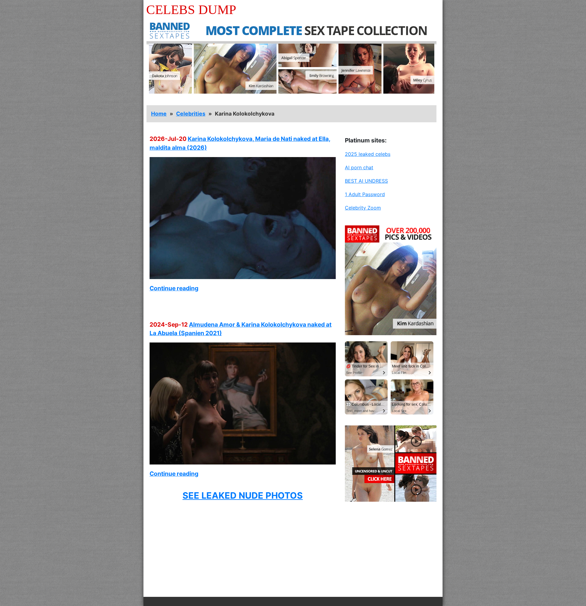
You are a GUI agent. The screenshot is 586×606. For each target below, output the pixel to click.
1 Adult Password (365, 194)
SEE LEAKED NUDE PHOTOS (243, 495)
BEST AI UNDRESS (366, 181)
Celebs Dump (191, 9)
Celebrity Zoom (363, 208)
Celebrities (190, 113)
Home (159, 113)
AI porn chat (359, 167)
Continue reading (174, 288)
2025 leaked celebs (367, 154)
